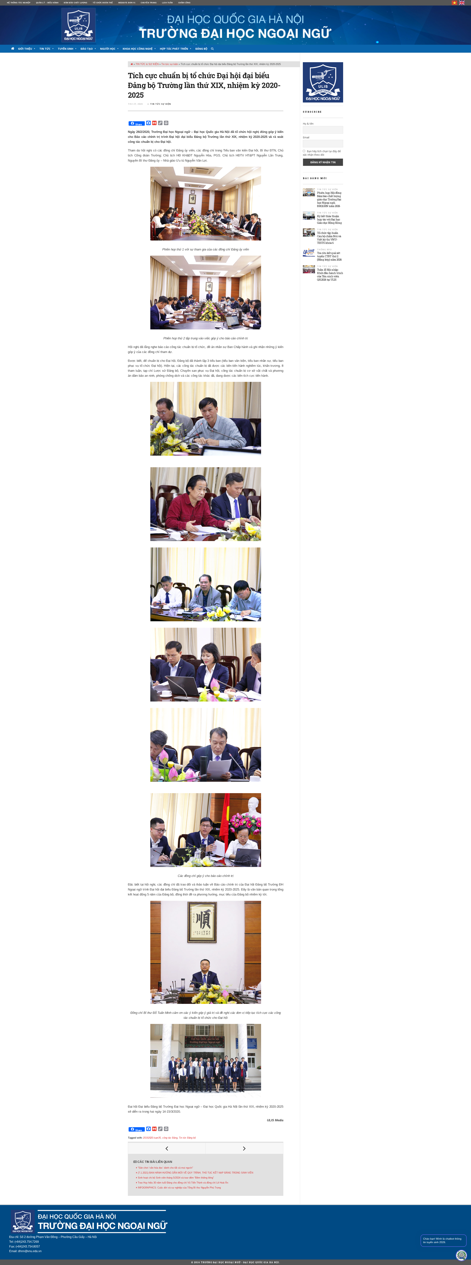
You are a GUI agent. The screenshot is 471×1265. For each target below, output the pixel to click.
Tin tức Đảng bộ (187, 1137)
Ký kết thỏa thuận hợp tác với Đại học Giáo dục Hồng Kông (329, 219)
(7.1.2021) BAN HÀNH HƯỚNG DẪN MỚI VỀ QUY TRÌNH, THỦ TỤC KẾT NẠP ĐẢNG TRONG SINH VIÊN (195, 1172)
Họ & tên (308, 123)
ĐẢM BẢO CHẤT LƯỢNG (75, 3)
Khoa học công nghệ (138, 48)
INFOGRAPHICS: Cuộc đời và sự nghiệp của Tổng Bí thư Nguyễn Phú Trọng (179, 1187)
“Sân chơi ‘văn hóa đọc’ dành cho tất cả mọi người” (165, 1167)
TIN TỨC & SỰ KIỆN (147, 64)
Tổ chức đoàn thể (103, 3)
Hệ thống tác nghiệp (19, 3)
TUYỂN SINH (65, 48)
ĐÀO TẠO (87, 48)
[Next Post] (244, 1148)
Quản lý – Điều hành (47, 3)
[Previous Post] (167, 1148)
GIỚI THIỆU (25, 48)
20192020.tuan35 (152, 1137)
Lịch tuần (167, 3)
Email (306, 137)
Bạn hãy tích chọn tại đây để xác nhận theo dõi (322, 152)
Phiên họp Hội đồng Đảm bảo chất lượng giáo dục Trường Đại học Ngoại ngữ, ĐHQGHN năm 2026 (329, 199)
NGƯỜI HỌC (107, 48)
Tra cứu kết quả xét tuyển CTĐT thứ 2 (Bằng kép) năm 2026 (329, 256)
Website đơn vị (126, 3)
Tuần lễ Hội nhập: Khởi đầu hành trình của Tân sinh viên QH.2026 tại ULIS (330, 274)
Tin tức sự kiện (169, 64)
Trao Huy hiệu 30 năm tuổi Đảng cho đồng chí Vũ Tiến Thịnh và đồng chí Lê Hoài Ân (183, 1182)
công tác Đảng (169, 1137)
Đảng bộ (201, 48)
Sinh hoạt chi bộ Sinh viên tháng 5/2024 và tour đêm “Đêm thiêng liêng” (176, 1177)
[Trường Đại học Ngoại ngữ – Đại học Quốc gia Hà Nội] (235, 25)
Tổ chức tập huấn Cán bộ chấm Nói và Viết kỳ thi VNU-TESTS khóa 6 (329, 237)
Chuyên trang (149, 3)
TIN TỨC (44, 48)
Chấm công (184, 3)
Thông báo (324, 249)
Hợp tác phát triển (174, 48)
